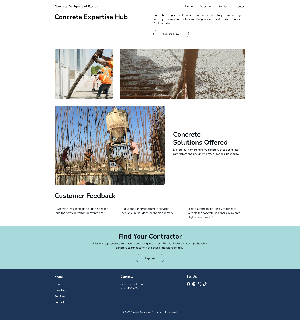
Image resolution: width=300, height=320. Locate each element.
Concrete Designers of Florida (76, 6)
